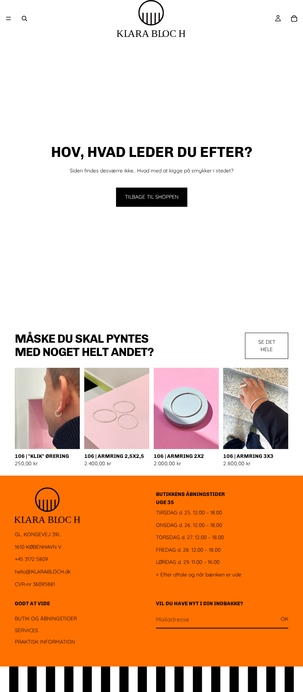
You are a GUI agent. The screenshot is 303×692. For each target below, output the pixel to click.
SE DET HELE (266, 346)
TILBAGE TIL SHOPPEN (151, 196)
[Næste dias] (72, 408)
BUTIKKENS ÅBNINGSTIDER (190, 494)
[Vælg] (68, 437)
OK (284, 619)
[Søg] (24, 18)
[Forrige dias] (23, 408)
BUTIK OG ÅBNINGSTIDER (46, 618)
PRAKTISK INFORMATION (45, 641)
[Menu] (8, 18)
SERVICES (26, 630)
